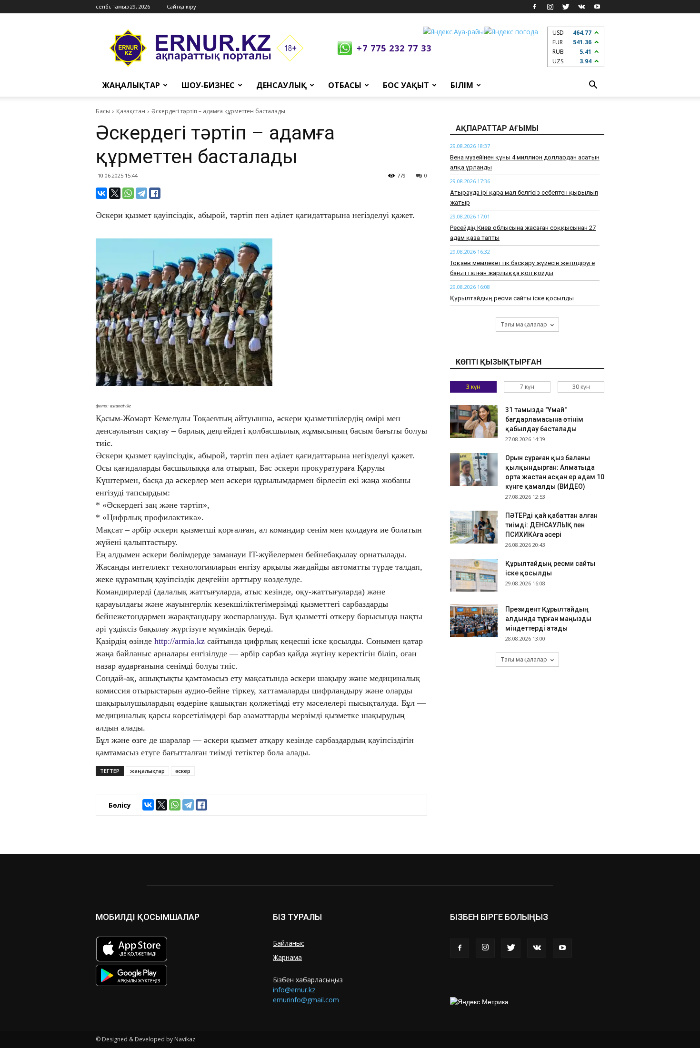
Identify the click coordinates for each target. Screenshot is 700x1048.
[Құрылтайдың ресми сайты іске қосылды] (474, 575)
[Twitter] (566, 6)
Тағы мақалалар (524, 324)
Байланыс (288, 943)
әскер (182, 770)
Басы (103, 111)
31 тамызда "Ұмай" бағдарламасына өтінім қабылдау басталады (544, 419)
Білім (461, 85)
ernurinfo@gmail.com (306, 999)
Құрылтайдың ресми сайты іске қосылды (512, 298)
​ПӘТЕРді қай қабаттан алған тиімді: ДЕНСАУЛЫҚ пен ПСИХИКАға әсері (551, 525)
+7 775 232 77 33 (394, 48)
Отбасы (344, 85)
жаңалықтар (147, 770)
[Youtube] (597, 6)
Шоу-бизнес (208, 85)
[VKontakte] (581, 6)
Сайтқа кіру (181, 6)
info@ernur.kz (294, 989)
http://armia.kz (179, 641)
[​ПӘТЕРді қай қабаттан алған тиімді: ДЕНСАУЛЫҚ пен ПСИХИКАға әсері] (474, 527)
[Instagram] (550, 6)
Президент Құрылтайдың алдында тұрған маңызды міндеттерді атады (548, 618)
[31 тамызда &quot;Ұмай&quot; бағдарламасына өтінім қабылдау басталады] (474, 421)
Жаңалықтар (131, 85)
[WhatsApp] (128, 193)
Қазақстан (130, 111)
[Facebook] (534, 6)
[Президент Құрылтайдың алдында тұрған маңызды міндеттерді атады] (474, 620)
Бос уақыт (406, 85)
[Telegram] (141, 193)
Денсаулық (281, 85)
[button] (592, 85)
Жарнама (287, 957)
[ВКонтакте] (101, 193)
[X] (114, 193)
